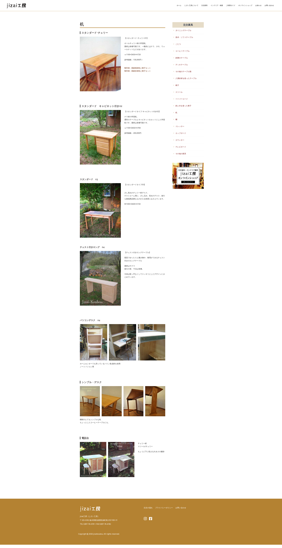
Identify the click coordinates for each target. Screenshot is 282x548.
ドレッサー (179, 126)
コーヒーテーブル (182, 51)
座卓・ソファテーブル (184, 37)
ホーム (179, 5)
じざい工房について (191, 5)
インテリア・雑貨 (217, 5)
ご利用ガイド (230, 5)
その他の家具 (180, 153)
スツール (179, 92)
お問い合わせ (269, 5)
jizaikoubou (98, 534)
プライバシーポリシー (164, 507)
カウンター (179, 140)
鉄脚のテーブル (181, 58)
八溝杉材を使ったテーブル (186, 78)
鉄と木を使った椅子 (183, 106)
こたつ (178, 44)
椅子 (177, 85)
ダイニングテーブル (183, 30)
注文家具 (204, 5)
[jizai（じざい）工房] (16, 5)
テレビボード (180, 147)
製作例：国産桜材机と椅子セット (137, 68)
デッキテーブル (181, 64)
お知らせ (258, 5)
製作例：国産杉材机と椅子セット (137, 71)
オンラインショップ (245, 5)
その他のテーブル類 (183, 71)
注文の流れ (148, 507)
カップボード (180, 133)
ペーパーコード (181, 99)
